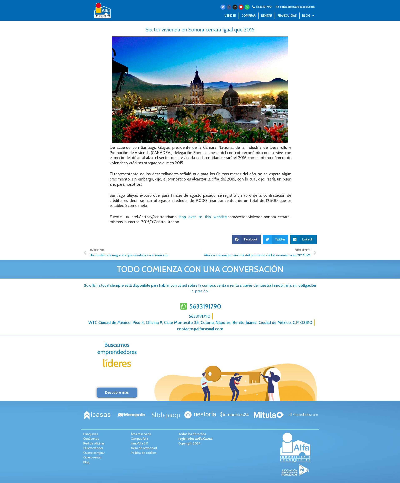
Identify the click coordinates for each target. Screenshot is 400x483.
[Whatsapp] (247, 7)
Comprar (248, 15)
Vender (230, 15)
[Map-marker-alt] (222, 7)
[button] (246, 239)
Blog (306, 15)
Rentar (266, 15)
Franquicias (287, 15)
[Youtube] (241, 7)
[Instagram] (235, 7)
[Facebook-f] (228, 7)
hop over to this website (203, 216)
